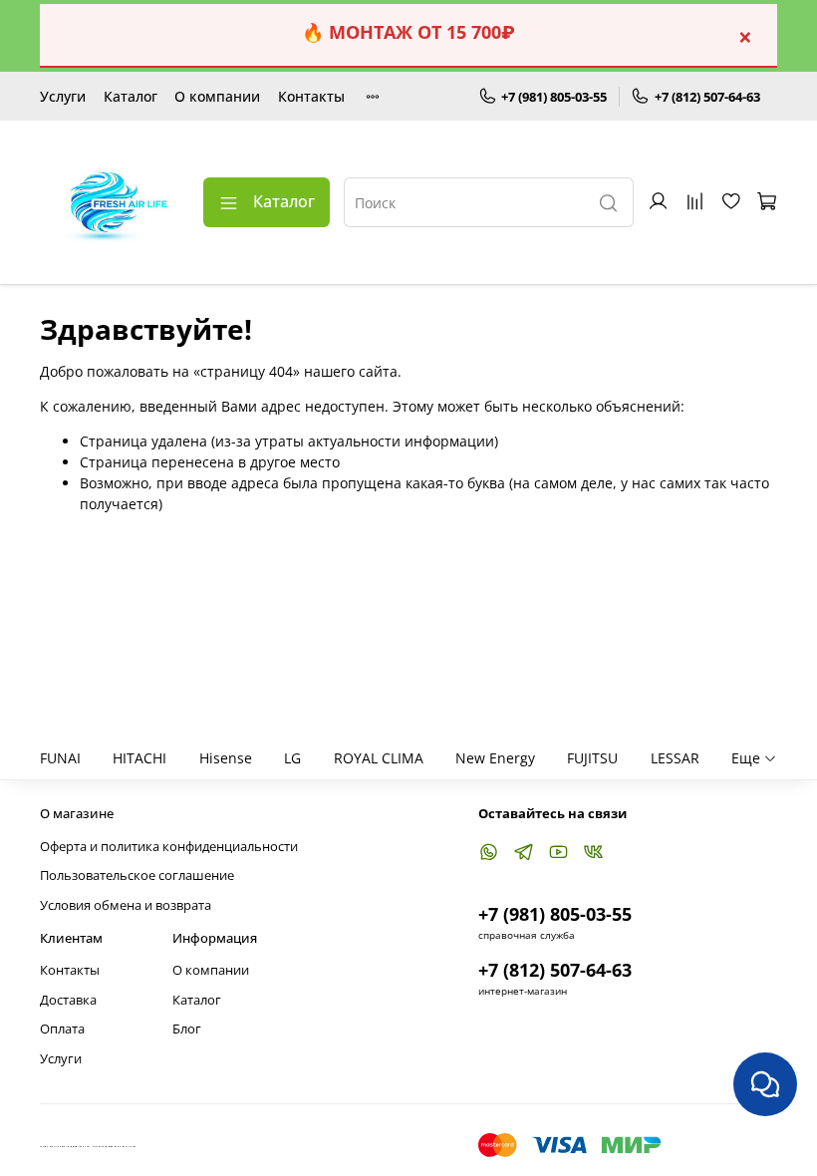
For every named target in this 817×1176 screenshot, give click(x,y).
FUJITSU (592, 757)
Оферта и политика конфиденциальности (169, 846)
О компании (217, 96)
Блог (186, 1029)
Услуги (63, 96)
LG (292, 757)
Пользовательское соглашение (137, 875)
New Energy (495, 757)
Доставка (68, 1000)
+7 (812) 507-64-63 (707, 97)
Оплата (62, 1029)
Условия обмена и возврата (125, 905)
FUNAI (60, 757)
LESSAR (675, 757)
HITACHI (139, 757)
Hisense (225, 757)
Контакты (311, 96)
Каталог (130, 96)
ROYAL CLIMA (378, 757)
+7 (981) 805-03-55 (554, 97)
